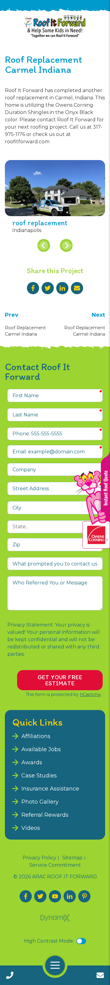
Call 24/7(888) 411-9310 (10, 975)
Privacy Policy (39, 857)
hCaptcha (90, 694)
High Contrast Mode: (49, 941)
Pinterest (84, 896)
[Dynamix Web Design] (55, 918)
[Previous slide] (43, 245)
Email (77, 288)
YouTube (55, 896)
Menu (55, 966)
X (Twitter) (40, 896)
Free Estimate (100, 975)
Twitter (48, 288)
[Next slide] (66, 245)
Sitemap (72, 857)
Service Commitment (55, 865)
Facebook (33, 288)
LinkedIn (62, 288)
